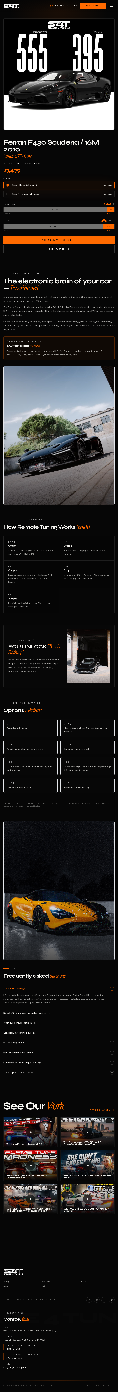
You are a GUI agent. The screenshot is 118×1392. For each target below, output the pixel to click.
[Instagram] (97, 1300)
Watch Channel (100, 1110)
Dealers (83, 1281)
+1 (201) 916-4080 (16, 1358)
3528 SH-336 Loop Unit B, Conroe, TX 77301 (24, 1340)
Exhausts (46, 1281)
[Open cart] (75, 6)
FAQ (43, 1286)
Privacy (7, 1300)
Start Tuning (91, 6)
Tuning (6, 1281)
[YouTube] (104, 1300)
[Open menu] (111, 6)
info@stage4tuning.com (14, 1367)
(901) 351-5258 (13, 1349)
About (6, 1286)
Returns (39, 1300)
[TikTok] (112, 1300)
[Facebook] (89, 1300)
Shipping (28, 1300)
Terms (17, 1300)
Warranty (52, 1300)
